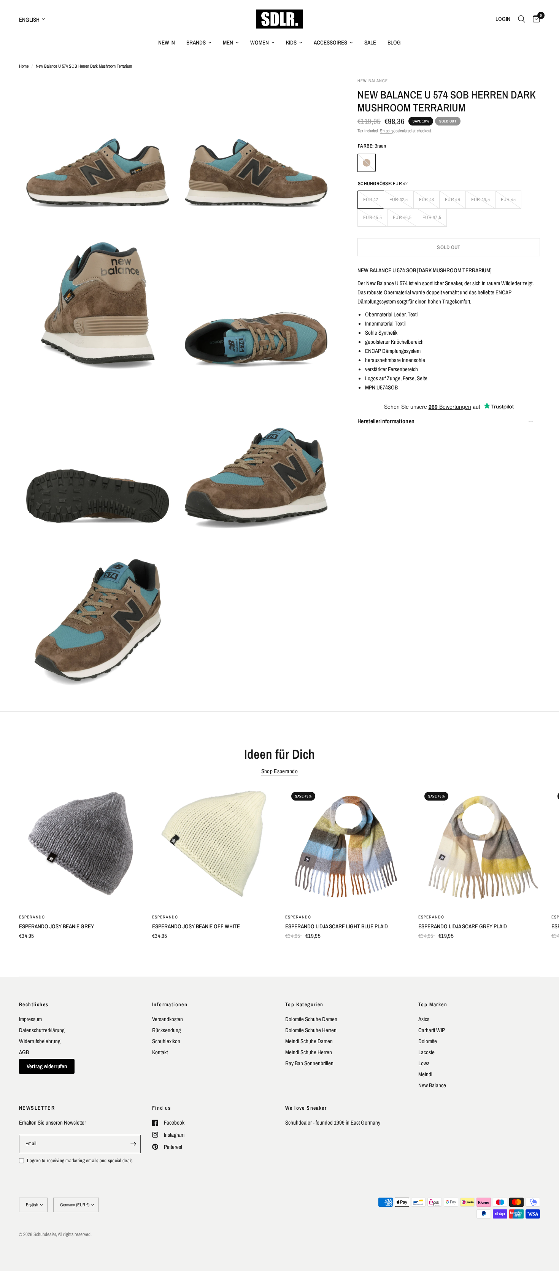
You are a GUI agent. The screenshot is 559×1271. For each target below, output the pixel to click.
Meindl (425, 1074)
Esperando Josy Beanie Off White (196, 926)
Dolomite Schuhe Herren (311, 1030)
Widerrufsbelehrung (39, 1041)
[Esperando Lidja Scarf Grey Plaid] (479, 846)
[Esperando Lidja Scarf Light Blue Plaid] (346, 846)
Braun (366, 163)
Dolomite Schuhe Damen (311, 1019)
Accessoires (330, 42)
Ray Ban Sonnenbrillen (309, 1063)
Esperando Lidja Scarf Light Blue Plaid (336, 926)
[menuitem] (166, 42)
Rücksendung (166, 1030)
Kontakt (160, 1052)
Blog (394, 42)
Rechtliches (33, 1004)
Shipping (387, 131)
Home (24, 66)
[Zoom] (160, 93)
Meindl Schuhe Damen (309, 1041)
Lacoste (426, 1052)
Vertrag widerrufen (47, 1066)
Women (259, 42)
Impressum (30, 1019)
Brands (196, 42)
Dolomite (427, 1041)
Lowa (424, 1063)
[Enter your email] (133, 1144)
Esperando (32, 917)
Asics (423, 1019)
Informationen (169, 1004)
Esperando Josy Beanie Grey (56, 926)
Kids (291, 42)
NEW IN (166, 42)
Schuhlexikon (166, 1041)
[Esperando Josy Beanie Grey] (80, 846)
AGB (24, 1052)
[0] (534, 19)
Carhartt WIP (431, 1030)
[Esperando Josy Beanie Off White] (213, 846)
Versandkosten (167, 1019)
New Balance (432, 1085)
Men (228, 42)
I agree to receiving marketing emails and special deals (79, 1160)
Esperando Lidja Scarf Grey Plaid (462, 926)
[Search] (521, 19)
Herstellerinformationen (385, 421)
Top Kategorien (304, 1004)
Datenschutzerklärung (42, 1030)
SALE (370, 42)
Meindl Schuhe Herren (308, 1052)
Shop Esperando (279, 771)
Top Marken (432, 1004)
